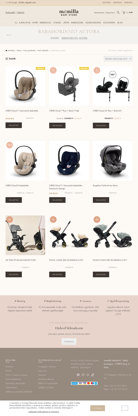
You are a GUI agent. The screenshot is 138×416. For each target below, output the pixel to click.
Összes (55, 38)
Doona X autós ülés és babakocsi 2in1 (110, 259)
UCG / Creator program (16, 375)
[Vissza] (9, 35)
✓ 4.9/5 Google (12, 2)
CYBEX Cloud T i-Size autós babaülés (22, 110)
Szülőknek (109, 22)
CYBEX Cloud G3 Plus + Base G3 (107, 110)
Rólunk (8, 370)
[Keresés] (118, 12)
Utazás (57, 22)
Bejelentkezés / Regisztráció (104, 12)
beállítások (18, 412)
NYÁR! (35, 22)
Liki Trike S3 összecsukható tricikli (21, 259)
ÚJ (16, 22)
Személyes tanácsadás (15, 383)
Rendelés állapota (46, 379)
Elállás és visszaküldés (48, 383)
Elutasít (113, 408)
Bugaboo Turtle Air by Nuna (105, 185)
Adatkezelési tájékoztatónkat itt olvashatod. (43, 411)
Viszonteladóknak (13, 379)
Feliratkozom (69, 341)
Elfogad (98, 408)
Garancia (128, 2)
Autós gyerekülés (29, 50)
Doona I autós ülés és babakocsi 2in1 (66, 259)
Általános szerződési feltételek (19, 391)
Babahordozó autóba (74, 38)
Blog (120, 22)
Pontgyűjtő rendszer (47, 366)
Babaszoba (77, 22)
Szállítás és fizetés (46, 387)
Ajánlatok (25, 22)
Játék (66, 22)
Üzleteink (107, 2)
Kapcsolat (117, 2)
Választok (14, 125)
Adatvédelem (11, 387)
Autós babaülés (42, 50)
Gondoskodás (93, 22)
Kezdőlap (11, 50)
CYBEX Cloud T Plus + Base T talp (64, 110)
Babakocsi (45, 22)
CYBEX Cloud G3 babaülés (17, 185)
